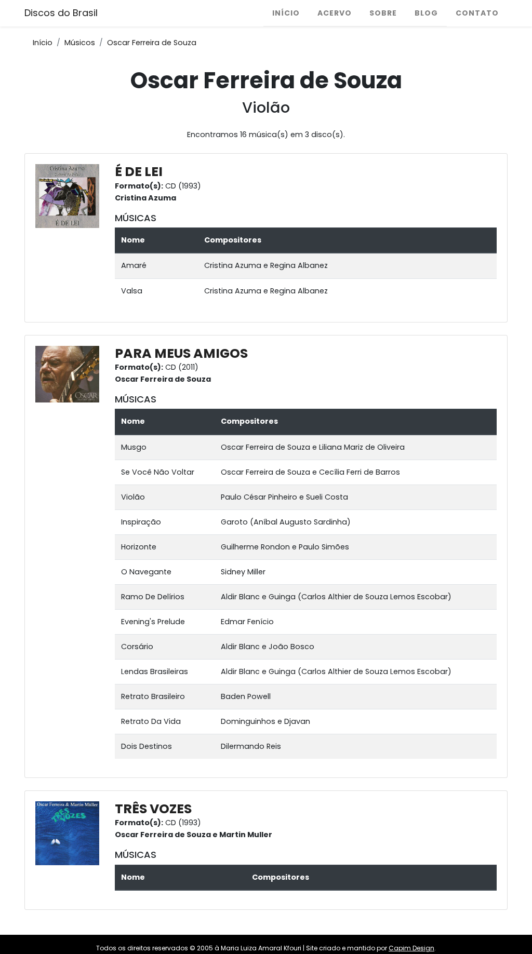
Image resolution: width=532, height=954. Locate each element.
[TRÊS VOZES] (69, 833)
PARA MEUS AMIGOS (181, 353)
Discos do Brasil (61, 12)
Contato (477, 13)
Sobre (383, 13)
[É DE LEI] (69, 196)
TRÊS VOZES (153, 809)
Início (286, 13)
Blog (426, 13)
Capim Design (411, 948)
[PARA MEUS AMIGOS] (69, 373)
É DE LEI (139, 172)
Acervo (334, 13)
